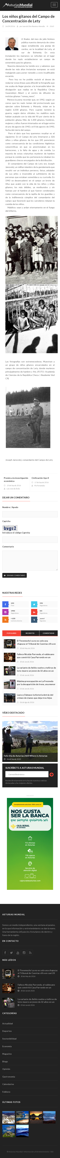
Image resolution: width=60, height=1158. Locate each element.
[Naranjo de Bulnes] (8, 1117)
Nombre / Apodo (10, 507)
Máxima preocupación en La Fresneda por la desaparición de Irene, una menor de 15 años (36, 684)
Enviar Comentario (16, 575)
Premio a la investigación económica (16, 479)
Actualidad (7, 1023)
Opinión (6, 1069)
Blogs (5, 1061)
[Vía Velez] (49, 1117)
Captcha (6, 521)
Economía (7, 1046)
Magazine (7, 1054)
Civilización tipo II (40, 478)
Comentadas (48, 633)
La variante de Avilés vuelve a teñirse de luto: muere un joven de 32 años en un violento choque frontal (36, 671)
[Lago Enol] (36, 1117)
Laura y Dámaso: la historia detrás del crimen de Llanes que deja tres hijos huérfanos (35, 698)
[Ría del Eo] (8, 1131)
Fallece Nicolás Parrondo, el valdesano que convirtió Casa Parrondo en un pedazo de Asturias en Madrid (35, 657)
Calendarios (8, 1084)
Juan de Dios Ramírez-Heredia (33, 26)
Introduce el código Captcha (16, 532)
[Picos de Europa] (22, 1131)
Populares (11, 633)
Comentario (8, 546)
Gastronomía (8, 1076)
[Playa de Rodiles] (22, 1117)
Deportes (7, 1031)
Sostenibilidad (9, 1038)
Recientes (30, 633)
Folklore (6, 1092)
